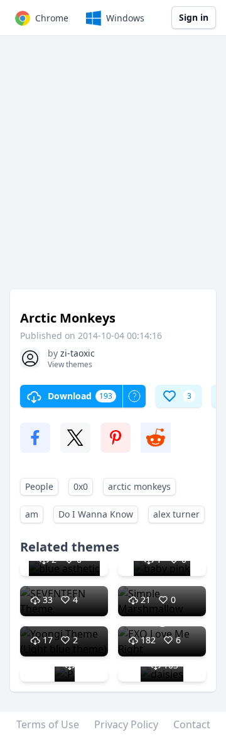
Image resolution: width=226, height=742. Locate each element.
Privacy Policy (126, 724)
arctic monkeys (139, 486)
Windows (125, 18)
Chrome (51, 18)
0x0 (80, 486)
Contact (191, 724)
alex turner (176, 514)
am (31, 514)
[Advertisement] (113, 168)
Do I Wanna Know (95, 514)
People (39, 486)
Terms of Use (47, 724)
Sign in (193, 17)
